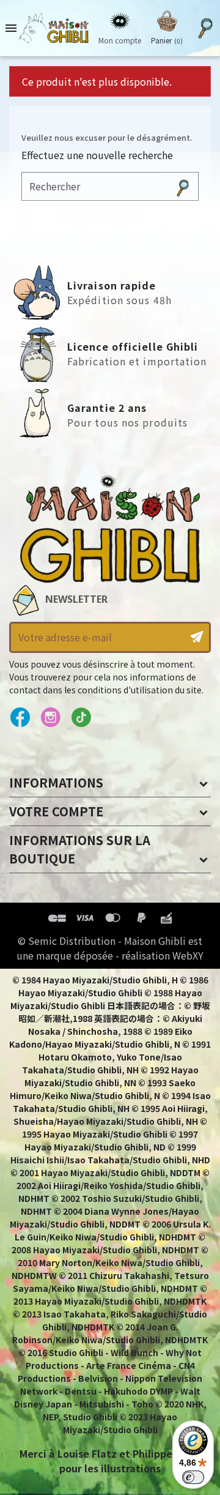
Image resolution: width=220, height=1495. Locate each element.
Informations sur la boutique (79, 849)
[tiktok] (81, 717)
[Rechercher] (182, 186)
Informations (56, 782)
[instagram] (50, 717)
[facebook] (20, 717)
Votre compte (56, 811)
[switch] (193, 1477)
